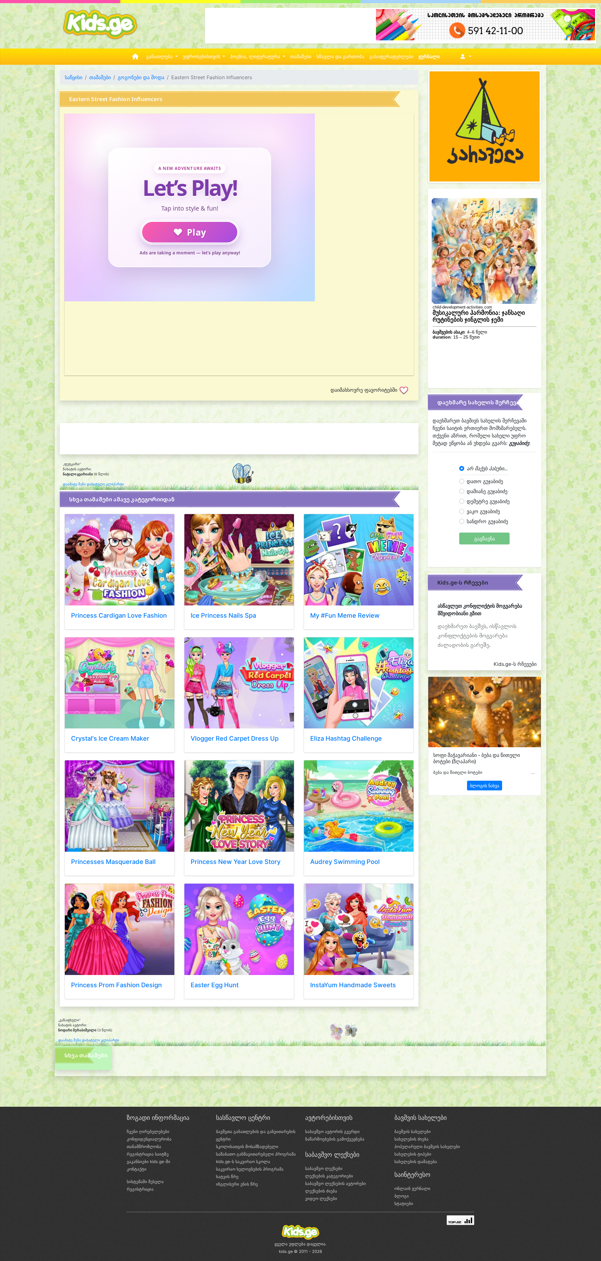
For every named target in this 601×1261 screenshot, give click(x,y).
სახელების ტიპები (412, 1153)
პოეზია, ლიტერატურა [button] (255, 56)
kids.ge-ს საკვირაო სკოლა (243, 1161)
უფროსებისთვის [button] (202, 56)
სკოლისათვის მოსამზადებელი (247, 1146)
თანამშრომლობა (144, 1146)
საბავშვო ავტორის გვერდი (332, 1131)
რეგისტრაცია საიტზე (148, 1153)
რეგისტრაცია (140, 1189)
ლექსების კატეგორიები (329, 1175)
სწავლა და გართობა (340, 56)
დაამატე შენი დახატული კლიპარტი (93, 484)
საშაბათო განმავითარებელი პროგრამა (256, 1153)
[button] (464, 56)
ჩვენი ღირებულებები (148, 1131)
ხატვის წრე (227, 1176)
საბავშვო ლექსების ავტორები (335, 1183)
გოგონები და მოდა (141, 77)
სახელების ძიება (411, 1138)
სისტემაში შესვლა (145, 1181)
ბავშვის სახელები (412, 1131)
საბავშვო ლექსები (323, 1168)
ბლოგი (401, 1195)
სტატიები (403, 1203)
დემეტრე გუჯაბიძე (488, 501)
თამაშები (300, 56)
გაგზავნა (484, 538)
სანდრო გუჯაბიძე (487, 521)
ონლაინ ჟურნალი (412, 1188)
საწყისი (73, 77)
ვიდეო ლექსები (321, 1198)
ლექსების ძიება (321, 1190)
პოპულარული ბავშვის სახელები (427, 1146)
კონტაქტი (136, 1169)
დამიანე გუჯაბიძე (487, 491)
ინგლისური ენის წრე (237, 1184)
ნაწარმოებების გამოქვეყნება (334, 1138)
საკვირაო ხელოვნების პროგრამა (250, 1169)
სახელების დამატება (415, 1161)
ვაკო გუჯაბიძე (483, 511)
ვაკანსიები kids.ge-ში (148, 1161)
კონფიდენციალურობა (149, 1138)
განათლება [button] (160, 56)
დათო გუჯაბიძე (485, 481)
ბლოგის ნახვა (484, 785)
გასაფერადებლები (391, 56)
